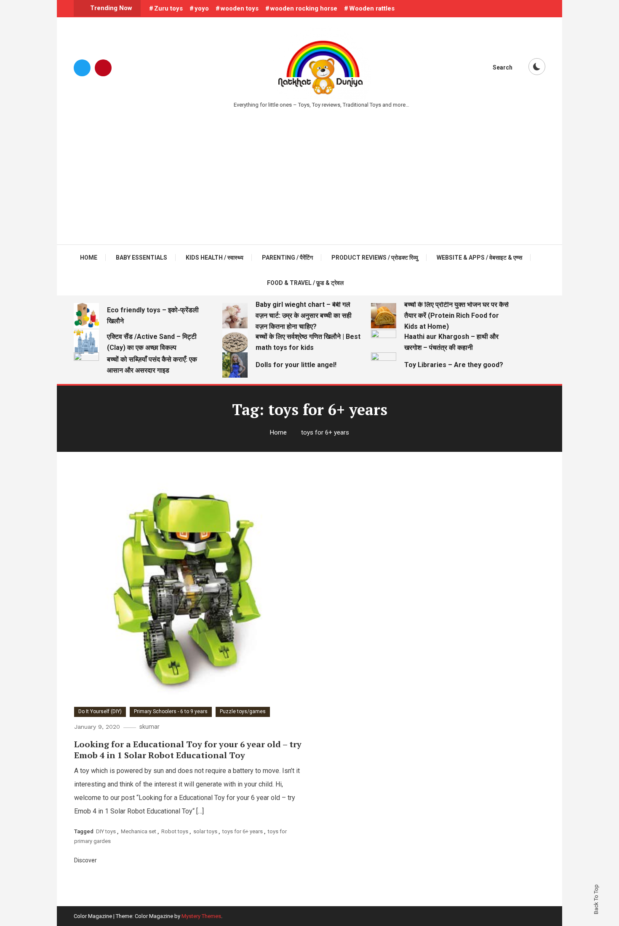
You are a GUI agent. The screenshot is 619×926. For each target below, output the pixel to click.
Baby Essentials (141, 257)
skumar (149, 726)
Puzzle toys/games (243, 711)
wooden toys (240, 8)
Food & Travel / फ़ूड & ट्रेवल (305, 282)
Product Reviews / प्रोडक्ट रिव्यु (374, 257)
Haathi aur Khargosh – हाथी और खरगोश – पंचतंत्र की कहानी (451, 342)
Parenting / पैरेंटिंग (287, 257)
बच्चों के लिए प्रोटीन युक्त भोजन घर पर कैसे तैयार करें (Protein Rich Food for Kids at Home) (456, 315)
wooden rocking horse (303, 8)
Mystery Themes (201, 916)
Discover (86, 860)
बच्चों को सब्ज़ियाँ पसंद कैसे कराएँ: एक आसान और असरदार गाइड (152, 364)
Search (502, 67)
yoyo (202, 8)
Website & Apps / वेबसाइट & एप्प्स (479, 257)
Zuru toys (168, 8)
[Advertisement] (309, 173)
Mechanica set (138, 831)
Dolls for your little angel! (296, 365)
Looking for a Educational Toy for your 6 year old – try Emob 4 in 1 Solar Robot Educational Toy (187, 749)
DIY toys (106, 831)
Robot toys (174, 831)
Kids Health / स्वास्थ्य (214, 257)
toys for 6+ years (242, 831)
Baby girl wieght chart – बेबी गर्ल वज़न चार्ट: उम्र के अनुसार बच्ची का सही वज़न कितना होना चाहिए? (304, 315)
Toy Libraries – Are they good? (453, 365)
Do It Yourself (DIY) (100, 711)
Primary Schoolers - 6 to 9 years (171, 711)
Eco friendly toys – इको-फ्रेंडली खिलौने (153, 315)
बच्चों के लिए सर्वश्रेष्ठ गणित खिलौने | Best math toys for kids (308, 342)
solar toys (205, 831)
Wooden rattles (372, 8)
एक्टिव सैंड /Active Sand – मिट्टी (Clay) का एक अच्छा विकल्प (152, 342)
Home (88, 257)
